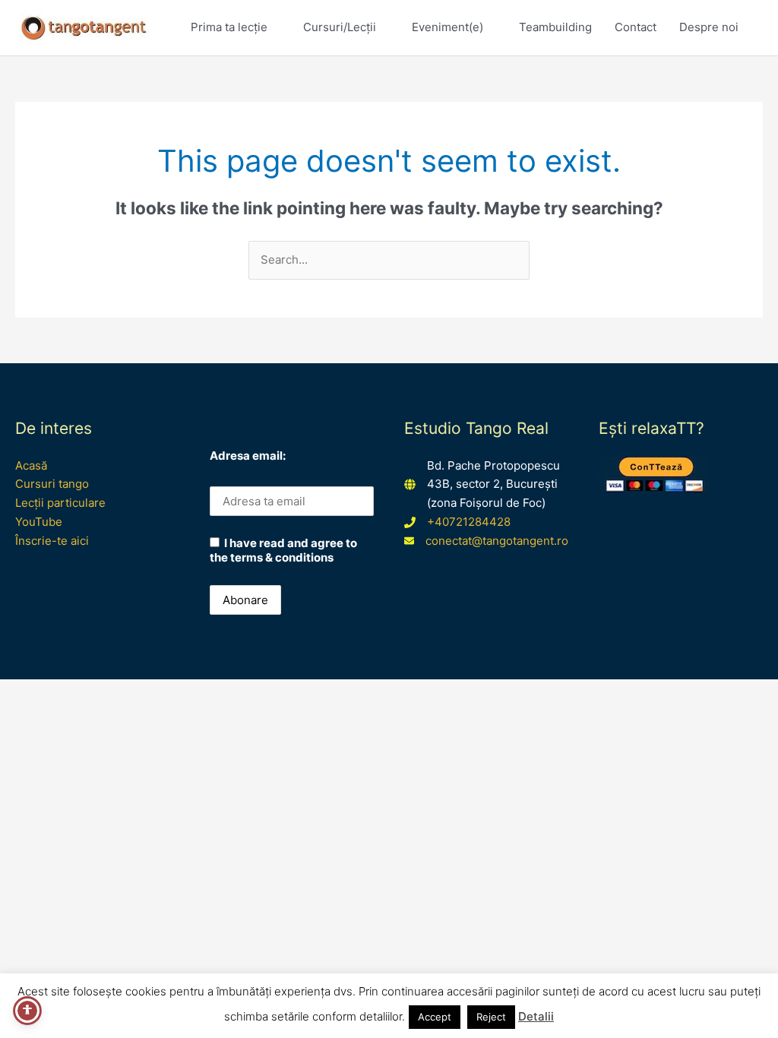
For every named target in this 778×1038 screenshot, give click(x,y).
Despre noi (708, 27)
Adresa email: (248, 455)
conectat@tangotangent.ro (496, 540)
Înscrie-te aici (52, 540)
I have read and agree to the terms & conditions (283, 550)
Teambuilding (555, 27)
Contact (635, 27)
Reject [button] (491, 1017)
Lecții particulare (60, 502)
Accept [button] (434, 1017)
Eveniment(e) (447, 27)
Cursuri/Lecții (339, 27)
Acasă (31, 465)
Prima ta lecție (229, 27)
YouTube (38, 521)
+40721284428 (469, 521)
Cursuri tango (52, 483)
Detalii (536, 1016)
